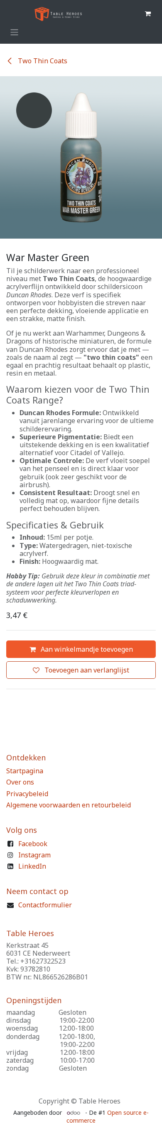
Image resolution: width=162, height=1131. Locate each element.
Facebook (32, 843)
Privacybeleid (27, 793)
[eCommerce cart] (148, 14)
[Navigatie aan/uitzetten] (14, 32)
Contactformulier (45, 904)
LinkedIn (32, 866)
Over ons (20, 782)
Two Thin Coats (41, 60)
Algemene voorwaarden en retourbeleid (68, 805)
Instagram (34, 854)
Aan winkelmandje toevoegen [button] (86, 649)
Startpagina (24, 770)
